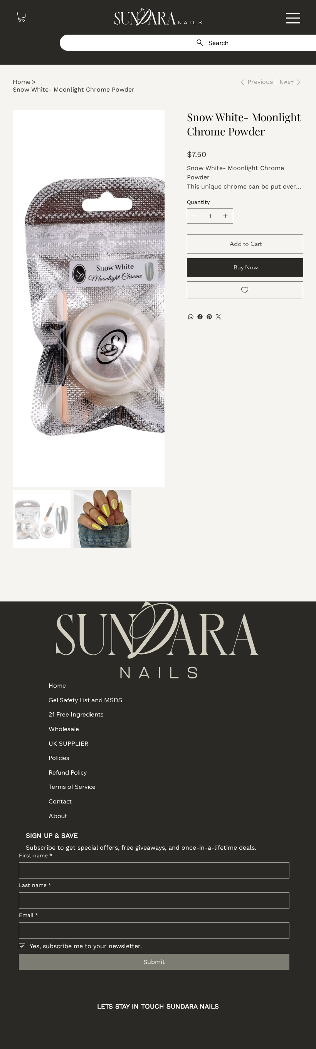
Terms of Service (72, 786)
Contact (60, 801)
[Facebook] (200, 317)
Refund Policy (68, 772)
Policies (59, 758)
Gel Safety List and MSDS (85, 700)
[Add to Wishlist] (245, 290)
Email (28, 915)
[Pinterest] (209, 317)
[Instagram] (126, 1025)
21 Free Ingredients (76, 714)
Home (57, 685)
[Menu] (293, 18)
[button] (21, 17)
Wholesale (64, 729)
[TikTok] (189, 1025)
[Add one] (225, 216)
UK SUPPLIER (69, 743)
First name (35, 855)
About (58, 816)
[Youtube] (168, 1025)
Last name (35, 885)
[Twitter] (218, 317)
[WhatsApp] (191, 317)
